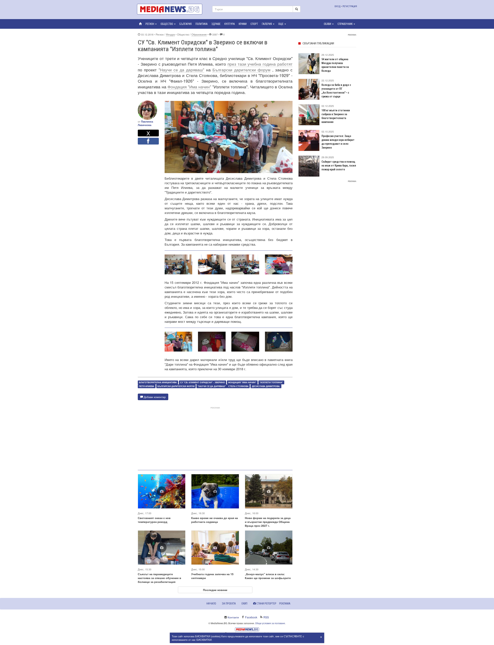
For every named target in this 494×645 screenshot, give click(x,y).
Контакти (233, 617)
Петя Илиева (146, 386)
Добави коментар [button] (154, 397)
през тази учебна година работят (260, 64)
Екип (244, 603)
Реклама (284, 603)
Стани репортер (266, 603)
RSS (266, 617)
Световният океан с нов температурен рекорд (154, 520)
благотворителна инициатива (158, 382)
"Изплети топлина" (271, 382)
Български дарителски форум (241, 70)
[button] (151, 24)
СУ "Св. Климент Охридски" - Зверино (202, 382)
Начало (211, 603)
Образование (199, 34)
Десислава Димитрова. (266, 386)
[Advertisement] (215, 437)
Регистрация (350, 6)
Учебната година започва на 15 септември (212, 576)
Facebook (251, 617)
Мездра (170, 34)
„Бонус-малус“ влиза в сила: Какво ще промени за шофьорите (268, 576)
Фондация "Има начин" (189, 87)
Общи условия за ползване (270, 623)
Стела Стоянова (238, 386)
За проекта (229, 603)
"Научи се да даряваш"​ (212, 386)
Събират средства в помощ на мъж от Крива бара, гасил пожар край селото (338, 165)
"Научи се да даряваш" (181, 70)
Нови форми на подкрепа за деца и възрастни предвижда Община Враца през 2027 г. (268, 521)
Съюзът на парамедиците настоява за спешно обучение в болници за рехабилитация (159, 578)
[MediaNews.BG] (171, 9)
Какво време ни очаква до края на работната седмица (214, 520)
